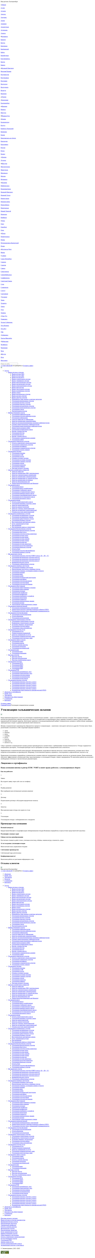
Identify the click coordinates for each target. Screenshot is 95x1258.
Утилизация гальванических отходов (23, 448)
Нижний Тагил (5, 195)
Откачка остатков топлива (20, 458)
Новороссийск (5, 201)
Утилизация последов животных (22, 545)
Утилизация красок (18, 643)
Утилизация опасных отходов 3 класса (24, 685)
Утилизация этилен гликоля (21, 450)
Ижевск (3, 109)
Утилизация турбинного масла (21, 490)
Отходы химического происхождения (24, 443)
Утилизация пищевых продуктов (18, 566)
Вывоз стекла (16, 392)
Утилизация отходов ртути (16, 629)
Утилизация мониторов (19, 597)
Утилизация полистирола (20, 678)
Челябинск (4, 344)
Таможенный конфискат (19, 592)
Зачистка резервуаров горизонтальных (24, 476)
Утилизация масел (14, 485)
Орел (2, 224)
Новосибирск (5, 205)
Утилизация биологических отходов (19, 529)
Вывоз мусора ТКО (18, 374)
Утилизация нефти (18, 439)
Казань (3, 119)
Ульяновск (4, 319)
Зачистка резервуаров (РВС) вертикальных (25, 473)
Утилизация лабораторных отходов (23, 564)
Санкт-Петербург (6, 259)
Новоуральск (5, 208)
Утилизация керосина (19, 465)
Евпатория (4, 100)
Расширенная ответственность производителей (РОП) (29, 690)
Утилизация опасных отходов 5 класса (24, 688)
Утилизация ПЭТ (17, 663)
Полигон (7, 879)
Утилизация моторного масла (21, 498)
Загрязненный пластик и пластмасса (12, 1245)
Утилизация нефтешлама (20, 418)
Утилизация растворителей (20, 648)
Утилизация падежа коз (19, 542)
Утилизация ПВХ (17, 666)
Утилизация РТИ (13, 670)
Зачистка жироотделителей (20, 507)
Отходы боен (16, 549)
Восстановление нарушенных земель (23, 522)
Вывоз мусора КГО (18, 377)
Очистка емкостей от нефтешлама (22, 419)
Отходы (8, 705)
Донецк (3, 97)
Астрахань (4, 30)
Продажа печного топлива (20, 468)
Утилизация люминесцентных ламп (23, 636)
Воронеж (3, 93)
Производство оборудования (13, 697)
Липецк (3, 157)
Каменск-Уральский (7, 128)
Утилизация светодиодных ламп (22, 638)
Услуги (6, 370)
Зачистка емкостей (18, 471)
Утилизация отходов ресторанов (22, 584)
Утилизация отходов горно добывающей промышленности (30, 611)
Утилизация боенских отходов (21, 547)
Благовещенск (5, 59)
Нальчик (4, 182)
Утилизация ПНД (17, 665)
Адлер (3, 8)
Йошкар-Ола (6, 116)
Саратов (3, 265)
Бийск (3, 52)
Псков (3, 246)
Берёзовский (5, 49)
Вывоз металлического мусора (21, 382)
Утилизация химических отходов (18, 441)
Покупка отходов (13, 655)
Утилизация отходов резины (21, 675)
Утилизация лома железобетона (22, 628)
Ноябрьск (4, 217)
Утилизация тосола (18, 456)
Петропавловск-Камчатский (10, 243)
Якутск (3, 354)
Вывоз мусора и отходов (16, 372)
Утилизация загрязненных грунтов (19, 513)
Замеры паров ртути (7, 1242)
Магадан (4, 163)
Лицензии (7, 874)
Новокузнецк (5, 198)
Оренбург (4, 227)
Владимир (4, 81)
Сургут (3, 290)
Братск (3, 62)
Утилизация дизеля (18, 463)
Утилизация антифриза (19, 446)
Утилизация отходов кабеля (20, 626)
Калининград (5, 122)
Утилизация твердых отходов (21, 404)
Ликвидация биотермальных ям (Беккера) (25, 483)
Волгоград (4, 84)
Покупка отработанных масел (21, 660)
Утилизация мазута (18, 434)
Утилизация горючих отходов (21, 461)
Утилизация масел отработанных (22, 488)
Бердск (3, 43)
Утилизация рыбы (17, 576)
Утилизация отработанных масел (22, 429)
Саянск (3, 268)
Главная (3, 705)
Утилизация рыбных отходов (21, 552)
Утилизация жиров (14, 500)
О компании (8, 698)
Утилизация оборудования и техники (24, 587)
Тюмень (3, 313)
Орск (2, 230)
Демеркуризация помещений (21, 633)
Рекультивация (16, 525)
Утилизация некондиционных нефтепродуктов (27, 426)
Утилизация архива (18, 603)
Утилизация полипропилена (21, 677)
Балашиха (4, 36)
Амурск (3, 14)
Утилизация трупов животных (21, 544)
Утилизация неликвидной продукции (24, 577)
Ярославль (4, 360)
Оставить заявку (28, 365)
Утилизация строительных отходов (19, 619)
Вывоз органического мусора (21, 384)
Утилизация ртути (17, 631)
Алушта (3, 11)
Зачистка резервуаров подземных (22, 480)
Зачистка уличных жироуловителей (23, 508)
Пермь (3, 240)
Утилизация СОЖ (17, 455)
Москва (3, 176)
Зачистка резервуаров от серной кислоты (25, 478)
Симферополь (5, 278)
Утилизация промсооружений (17, 606)
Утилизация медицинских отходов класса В (26, 559)
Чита (2, 351)
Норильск (4, 214)
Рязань (3, 252)
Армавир (3, 24)
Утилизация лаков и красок (17, 640)
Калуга (3, 125)
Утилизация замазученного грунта (23, 518)
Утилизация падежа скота (20, 535)
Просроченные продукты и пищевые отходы (26, 569)
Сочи (2, 284)
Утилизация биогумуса (19, 532)
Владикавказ (5, 78)
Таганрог (4, 297)
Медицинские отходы (15, 554)
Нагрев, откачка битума (19, 431)
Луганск (3, 160)
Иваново (4, 106)
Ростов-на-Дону (6, 249)
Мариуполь (4, 170)
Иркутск (3, 113)
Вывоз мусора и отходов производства (13, 1220)
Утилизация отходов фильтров (17, 613)
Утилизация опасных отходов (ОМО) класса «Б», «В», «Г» (30, 555)
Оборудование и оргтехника (10, 1235)
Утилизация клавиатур (19, 599)
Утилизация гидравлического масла (23, 492)
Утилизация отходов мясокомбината (23, 550)
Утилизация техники (18, 591)
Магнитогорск (5, 167)
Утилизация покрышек (19, 653)
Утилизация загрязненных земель (22, 517)
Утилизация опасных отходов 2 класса (24, 683)
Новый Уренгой (6, 211)
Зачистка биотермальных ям (21, 481)
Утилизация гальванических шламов (23, 438)
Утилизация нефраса (18, 466)
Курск (3, 151)
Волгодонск (4, 87)
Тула (2, 309)
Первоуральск (5, 236)
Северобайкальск (6, 275)
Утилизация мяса (17, 574)
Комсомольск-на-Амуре (8, 138)
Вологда (3, 90)
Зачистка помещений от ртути (21, 634)
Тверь (2, 300)
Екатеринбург (5, 103)
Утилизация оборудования (16, 586)
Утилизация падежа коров (20, 537)
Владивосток (5, 74)
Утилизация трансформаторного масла (24, 495)
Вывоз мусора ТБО (18, 376)
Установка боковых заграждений (22, 624)
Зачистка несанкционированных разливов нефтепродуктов (30, 423)
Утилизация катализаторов (20, 618)
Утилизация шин (13, 650)
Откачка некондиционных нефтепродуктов (25, 424)
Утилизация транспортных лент (22, 673)
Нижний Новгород (7, 192)
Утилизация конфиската (19, 594)
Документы (8, 695)
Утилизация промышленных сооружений (25, 608)
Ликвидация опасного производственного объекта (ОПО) (30, 609)
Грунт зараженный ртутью (20, 524)
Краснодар (4, 141)
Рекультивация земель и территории (23, 527)
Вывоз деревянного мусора (20, 381)
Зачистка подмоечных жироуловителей (24, 510)
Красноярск (4, 144)
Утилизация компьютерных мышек (23, 601)
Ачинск (3, 33)
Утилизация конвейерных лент (22, 671)
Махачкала (4, 173)
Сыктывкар (4, 294)
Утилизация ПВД (17, 668)
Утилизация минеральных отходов (23, 401)
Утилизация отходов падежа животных (24, 534)
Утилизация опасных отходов (17, 680)
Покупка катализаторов (19, 658)
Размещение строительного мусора (23, 623)
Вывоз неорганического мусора (22, 386)
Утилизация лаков (17, 641)
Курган (3, 147)
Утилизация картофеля (19, 579)
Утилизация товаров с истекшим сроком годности (28, 571)
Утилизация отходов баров (20, 582)
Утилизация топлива (14, 451)
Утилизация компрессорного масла (23, 493)
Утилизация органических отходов (23, 406)
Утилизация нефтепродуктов (21, 414)
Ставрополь (4, 287)
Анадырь (4, 17)
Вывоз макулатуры (18, 387)
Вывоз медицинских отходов (21, 394)
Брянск (3, 65)
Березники (4, 46)
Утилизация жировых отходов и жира (24, 503)
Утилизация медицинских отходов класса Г (26, 560)
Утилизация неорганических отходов (24, 407)
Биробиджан (5, 55)
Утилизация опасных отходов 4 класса (24, 687)
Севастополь (5, 271)
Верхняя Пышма (6, 71)
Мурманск (4, 179)
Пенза (3, 233)
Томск (3, 306)
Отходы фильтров (17, 616)
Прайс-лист (8, 693)
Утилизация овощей (18, 572)
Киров (3, 135)
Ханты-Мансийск (6, 338)
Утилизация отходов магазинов (22, 581)
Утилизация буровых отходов (21, 520)
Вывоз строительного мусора (21, 379)
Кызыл (3, 154)
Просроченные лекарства (9, 1230)
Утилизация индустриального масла (23, 497)
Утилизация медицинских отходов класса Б (26, 557)
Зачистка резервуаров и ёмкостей (18, 470)
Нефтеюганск (5, 186)
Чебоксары (4, 341)
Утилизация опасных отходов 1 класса (24, 682)
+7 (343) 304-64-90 (6, 365)
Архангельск (5, 27)
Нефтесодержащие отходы (16, 413)
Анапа (3, 20)
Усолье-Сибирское (7, 322)
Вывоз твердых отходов (19, 397)
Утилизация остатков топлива (21, 460)
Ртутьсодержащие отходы (9, 1238)
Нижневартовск (6, 189)
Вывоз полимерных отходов (21, 391)
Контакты (7, 700)
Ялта (2, 357)
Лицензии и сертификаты (12, 692)
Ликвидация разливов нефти (21, 428)
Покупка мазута (17, 656)
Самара (3, 255)
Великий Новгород (7, 68)
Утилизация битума (18, 433)
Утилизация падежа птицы (20, 540)
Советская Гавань (6, 281)
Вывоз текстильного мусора (21, 389)
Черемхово (4, 348)
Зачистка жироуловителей (20, 505)
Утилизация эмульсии (19, 646)
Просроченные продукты (9, 1223)
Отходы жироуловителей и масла (22, 502)
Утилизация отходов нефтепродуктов (24, 416)
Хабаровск (4, 335)
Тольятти (3, 303)
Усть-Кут (3, 329)
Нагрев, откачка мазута (19, 436)
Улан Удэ (4, 316)
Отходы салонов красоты (20, 645)
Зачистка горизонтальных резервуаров (24, 475)
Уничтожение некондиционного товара (24, 604)
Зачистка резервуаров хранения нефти (24, 421)
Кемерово (4, 132)
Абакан (3, 5)
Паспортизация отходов (19, 411)
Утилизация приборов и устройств (23, 596)
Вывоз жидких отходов (19, 396)
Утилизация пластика (15, 661)
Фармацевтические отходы (20, 562)
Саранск (3, 262)
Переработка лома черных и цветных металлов (27, 399)
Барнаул (3, 39)
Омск (3, 221)
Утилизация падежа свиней (20, 539)
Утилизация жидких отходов (21, 402)
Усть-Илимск (5, 325)
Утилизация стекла (18, 409)
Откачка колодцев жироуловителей (23, 512)
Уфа (2, 332)
